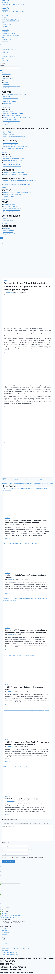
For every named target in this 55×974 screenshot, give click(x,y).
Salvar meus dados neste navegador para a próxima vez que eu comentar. (23, 857)
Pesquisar (2, 63)
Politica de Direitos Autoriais (13, 967)
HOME (3, 72)
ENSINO (4, 188)
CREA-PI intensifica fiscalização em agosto (22, 799)
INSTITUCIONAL (6, 74)
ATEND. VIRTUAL (6, 24)
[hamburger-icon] (1, 70)
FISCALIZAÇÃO (6, 199)
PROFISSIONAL (6, 107)
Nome (30, 846)
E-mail (30, 850)
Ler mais (8, 538)
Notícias (6, 280)
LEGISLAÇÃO (5, 1)
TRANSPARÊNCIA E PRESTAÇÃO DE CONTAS (14, 4)
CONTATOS (5, 26)
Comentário (5, 842)
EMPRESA (4, 152)
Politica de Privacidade (10, 970)
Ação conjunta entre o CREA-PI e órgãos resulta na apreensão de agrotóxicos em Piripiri (25, 479)
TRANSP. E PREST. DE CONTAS (10, 21)
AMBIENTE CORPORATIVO (9, 19)
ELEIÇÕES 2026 (6, 223)
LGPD (3, 22)
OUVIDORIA (5, 2)
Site (29, 854)
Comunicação (9, 292)
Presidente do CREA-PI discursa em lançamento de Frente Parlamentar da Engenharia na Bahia (27, 482)
